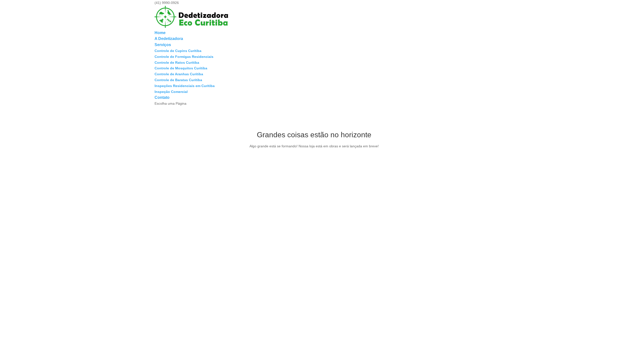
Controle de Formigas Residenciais (184, 57)
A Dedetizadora (169, 39)
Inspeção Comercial (171, 92)
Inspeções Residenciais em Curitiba (185, 86)
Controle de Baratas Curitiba (178, 80)
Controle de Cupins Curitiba (178, 51)
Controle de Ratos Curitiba (177, 62)
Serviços (163, 45)
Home (160, 33)
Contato (162, 97)
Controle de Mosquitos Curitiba (181, 68)
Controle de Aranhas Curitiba (179, 74)
